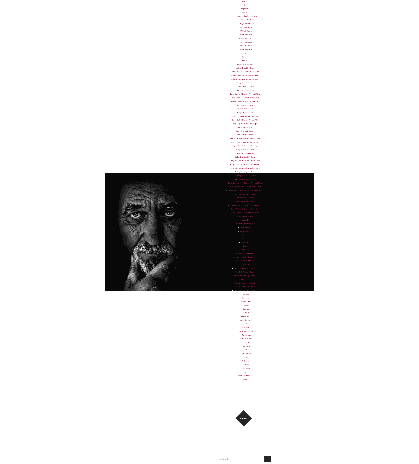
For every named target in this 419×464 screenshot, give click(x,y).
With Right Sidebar (246, 35)
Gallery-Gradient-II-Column (245, 131)
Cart (245, 53)
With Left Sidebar (246, 31)
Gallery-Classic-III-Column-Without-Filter (244, 75)
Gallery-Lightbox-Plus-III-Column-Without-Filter (245, 187)
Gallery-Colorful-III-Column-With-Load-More (245, 94)
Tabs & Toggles (246, 353)
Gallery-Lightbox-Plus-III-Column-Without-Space (245, 190)
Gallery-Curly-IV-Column (245, 127)
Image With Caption (246, 331)
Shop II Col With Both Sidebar (245, 253)
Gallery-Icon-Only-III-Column (245, 157)
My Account (245, 235)
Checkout (245, 57)
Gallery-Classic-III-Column (245, 68)
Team (246, 357)
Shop (245, 246)
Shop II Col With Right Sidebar (245, 261)
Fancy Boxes (246, 324)
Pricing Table (246, 342)
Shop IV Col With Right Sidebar (244, 290)
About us (245, 1)
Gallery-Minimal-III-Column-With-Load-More (245, 205)
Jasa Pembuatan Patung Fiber (245, 224)
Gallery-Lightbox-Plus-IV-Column (245, 194)
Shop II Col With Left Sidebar (245, 257)
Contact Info (246, 313)
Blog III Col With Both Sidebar (247, 16)
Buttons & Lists (246, 301)
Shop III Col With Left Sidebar (245, 272)
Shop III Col (245, 264)
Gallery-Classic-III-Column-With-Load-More (245, 72)
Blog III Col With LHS (247, 20)
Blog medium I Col (245, 38)
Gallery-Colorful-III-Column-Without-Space (245, 101)
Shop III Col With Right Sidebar (245, 276)
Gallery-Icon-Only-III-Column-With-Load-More (244, 161)
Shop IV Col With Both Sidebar (245, 283)
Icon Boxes (246, 327)
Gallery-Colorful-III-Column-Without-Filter (245, 98)
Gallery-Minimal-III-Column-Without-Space (245, 213)
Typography (246, 368)
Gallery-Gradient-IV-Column (245, 149)
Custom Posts (246, 316)
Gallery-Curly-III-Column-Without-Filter (245, 120)
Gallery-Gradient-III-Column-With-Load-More (245, 138)
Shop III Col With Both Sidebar (244, 268)
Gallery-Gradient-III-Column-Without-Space (244, 146)
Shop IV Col (245, 279)
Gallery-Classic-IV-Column (244, 83)
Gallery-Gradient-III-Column (245, 135)
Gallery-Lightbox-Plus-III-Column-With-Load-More (245, 183)
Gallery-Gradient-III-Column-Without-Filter (245, 142)
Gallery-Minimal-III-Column (245, 201)
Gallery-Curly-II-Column (245, 109)
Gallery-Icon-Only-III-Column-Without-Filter (245, 164)
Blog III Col (246, 12)
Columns (246, 309)
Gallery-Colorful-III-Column (245, 90)
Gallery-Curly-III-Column (245, 112)
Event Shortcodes (246, 320)
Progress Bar (246, 346)
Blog (244, 5)
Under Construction (245, 376)
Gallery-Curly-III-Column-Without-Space (245, 124)
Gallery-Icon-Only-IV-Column (245, 172)
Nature (245, 238)
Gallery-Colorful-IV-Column (245, 105)
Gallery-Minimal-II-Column (245, 198)
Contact (245, 61)
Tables (246, 350)
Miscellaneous (246, 335)
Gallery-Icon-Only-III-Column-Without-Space (245, 168)
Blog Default (245, 9)
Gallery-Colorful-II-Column (245, 86)
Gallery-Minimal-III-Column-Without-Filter (245, 209)
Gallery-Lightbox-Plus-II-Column (245, 175)
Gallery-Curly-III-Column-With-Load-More (245, 116)
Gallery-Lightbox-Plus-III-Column (245, 179)
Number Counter (246, 339)
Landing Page (245, 227)
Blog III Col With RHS (247, 23)
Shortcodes (245, 294)
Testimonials (246, 361)
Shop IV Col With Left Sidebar (245, 287)
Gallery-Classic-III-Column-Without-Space (245, 79)
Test (245, 372)
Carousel (246, 305)
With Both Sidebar (246, 27)
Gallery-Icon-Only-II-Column (244, 153)
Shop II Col (245, 250)
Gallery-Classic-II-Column (245, 64)
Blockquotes (246, 298)
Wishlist (244, 379)
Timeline (246, 365)
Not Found (245, 242)
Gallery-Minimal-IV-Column (245, 216)
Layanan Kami (245, 231)
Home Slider (245, 220)
